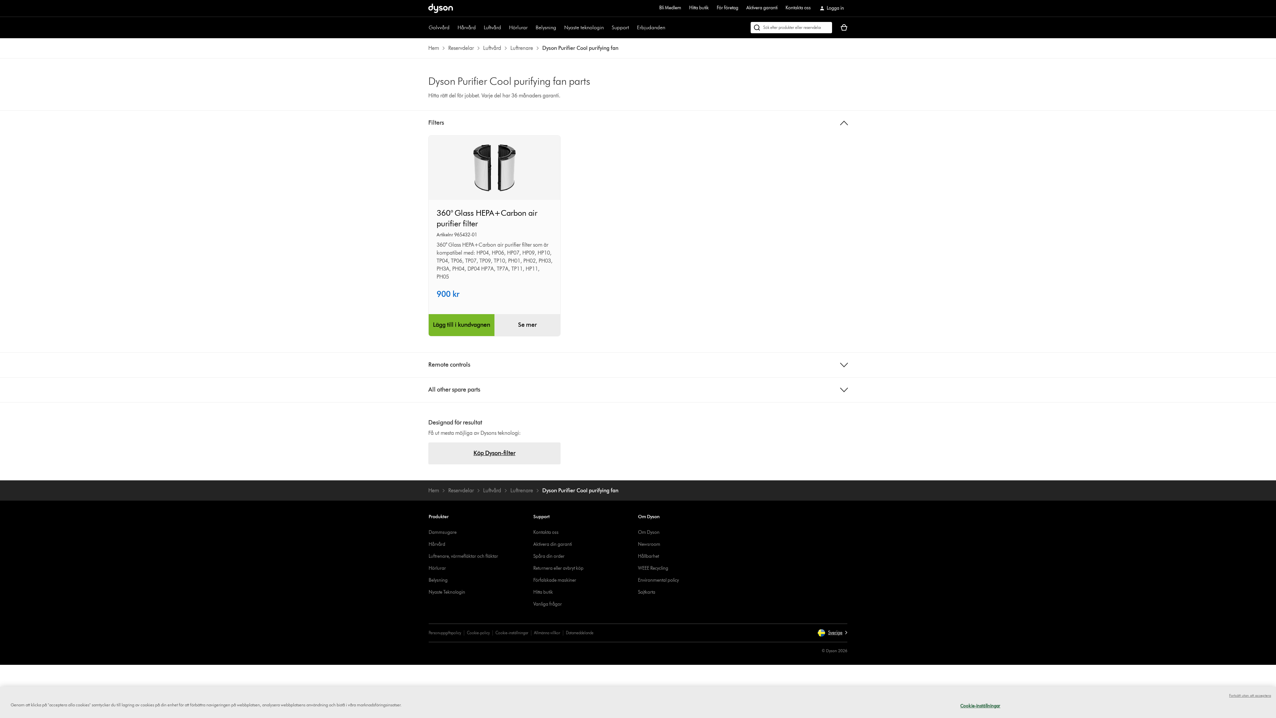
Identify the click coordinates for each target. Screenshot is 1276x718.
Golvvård (439, 27)
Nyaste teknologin (584, 27)
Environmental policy (658, 580)
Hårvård (467, 27)
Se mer (527, 324)
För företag (727, 8)
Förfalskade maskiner (554, 580)
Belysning (546, 27)
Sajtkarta (646, 592)
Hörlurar (518, 27)
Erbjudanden (651, 27)
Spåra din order (549, 556)
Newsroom (649, 544)
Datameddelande (579, 632)
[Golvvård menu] (453, 27)
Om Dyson (649, 532)
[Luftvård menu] (504, 27)
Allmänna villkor (547, 632)
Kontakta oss (798, 8)
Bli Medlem (670, 8)
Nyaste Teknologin (447, 592)
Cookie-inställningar (511, 632)
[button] (832, 633)
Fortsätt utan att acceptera (1250, 695)
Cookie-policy (478, 632)
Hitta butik (699, 8)
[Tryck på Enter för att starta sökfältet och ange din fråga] (791, 27)
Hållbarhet (648, 556)
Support (620, 27)
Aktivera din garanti (552, 544)
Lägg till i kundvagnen (461, 324)
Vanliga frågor (547, 604)
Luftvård (492, 27)
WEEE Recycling (653, 568)
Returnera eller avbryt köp (558, 568)
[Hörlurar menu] (531, 27)
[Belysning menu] (559, 27)
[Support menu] (632, 27)
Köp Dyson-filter (494, 453)
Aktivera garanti (762, 8)
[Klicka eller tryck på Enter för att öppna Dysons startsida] (440, 8)
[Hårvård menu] (479, 27)
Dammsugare (443, 532)
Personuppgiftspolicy (445, 632)
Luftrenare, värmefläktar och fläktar (463, 556)
